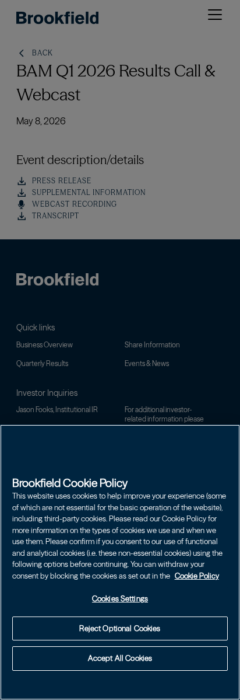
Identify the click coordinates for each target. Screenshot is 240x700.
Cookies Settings (120, 598)
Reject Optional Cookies (119, 628)
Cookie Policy (197, 575)
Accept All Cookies (120, 658)
